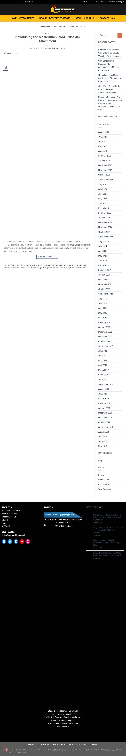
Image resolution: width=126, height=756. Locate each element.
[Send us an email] (12, 2)
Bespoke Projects (59, 18)
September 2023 (105, 294)
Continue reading (47, 257)
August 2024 (103, 241)
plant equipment (46, 268)
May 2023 (102, 313)
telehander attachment (78, 268)
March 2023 (103, 318)
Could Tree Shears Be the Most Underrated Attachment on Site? (109, 89)
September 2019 (105, 427)
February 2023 (104, 322)
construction (49, 265)
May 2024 (102, 256)
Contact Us (106, 18)
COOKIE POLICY (73, 745)
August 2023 (103, 299)
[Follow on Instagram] (5, 2)
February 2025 (104, 213)
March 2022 (103, 370)
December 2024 (105, 222)
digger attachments (61, 265)
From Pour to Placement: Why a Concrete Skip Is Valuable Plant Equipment (109, 53)
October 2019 (104, 422)
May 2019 (102, 446)
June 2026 (103, 141)
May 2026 (102, 146)
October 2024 (104, 232)
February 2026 (104, 156)
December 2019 (105, 413)
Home (14, 18)
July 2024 (102, 246)
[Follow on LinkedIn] (17, 2)
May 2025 (102, 199)
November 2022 (105, 337)
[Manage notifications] (6, 750)
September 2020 (105, 384)
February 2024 (104, 270)
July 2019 (102, 437)
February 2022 (104, 375)
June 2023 (103, 308)
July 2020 (102, 394)
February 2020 (104, 403)
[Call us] (15, 2)
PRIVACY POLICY (58, 745)
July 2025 (102, 189)
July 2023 (102, 303)
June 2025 (103, 194)
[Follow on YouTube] (19, 2)
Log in (101, 475)
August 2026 (103, 132)
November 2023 (105, 284)
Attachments (26, 18)
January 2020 (104, 408)
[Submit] (120, 35)
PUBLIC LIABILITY (89, 745)
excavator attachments (77, 265)
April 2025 (102, 203)
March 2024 (103, 265)
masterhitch (8, 268)
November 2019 (105, 418)
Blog (47, 33)
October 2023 (104, 289)
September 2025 (105, 180)
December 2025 (105, 165)
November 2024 (105, 227)
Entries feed (103, 480)
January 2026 (104, 161)
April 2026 (102, 151)
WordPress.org (104, 489)
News (79, 18)
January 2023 (104, 327)
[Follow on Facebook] (3, 2)
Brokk (43, 18)
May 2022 (102, 361)
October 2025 (104, 175)
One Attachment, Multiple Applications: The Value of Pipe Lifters (109, 78)
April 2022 (102, 365)
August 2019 (103, 432)
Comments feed (105, 484)
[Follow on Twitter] (10, 2)
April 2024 (102, 260)
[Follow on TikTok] (7, 2)
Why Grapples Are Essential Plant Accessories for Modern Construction (108, 65)
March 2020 (103, 398)
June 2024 (103, 251)
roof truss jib (64, 268)
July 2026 (102, 137)
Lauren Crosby (59, 48)
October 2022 (104, 341)
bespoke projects (38, 265)
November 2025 (105, 170)
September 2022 (105, 346)
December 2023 (105, 280)
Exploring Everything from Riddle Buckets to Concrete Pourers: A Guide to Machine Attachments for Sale (110, 103)
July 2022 (102, 351)
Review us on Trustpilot (116, 2)
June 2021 (103, 379)
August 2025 (103, 184)
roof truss (56, 268)
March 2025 (103, 208)
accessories (26, 265)
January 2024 (104, 275)
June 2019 (103, 441)
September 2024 (105, 237)
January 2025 (104, 218)
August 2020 (103, 389)
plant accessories (19, 268)
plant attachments (33, 268)
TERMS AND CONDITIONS (38, 745)
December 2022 (105, 332)
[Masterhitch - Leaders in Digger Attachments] (63, 9)
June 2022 (103, 356)
